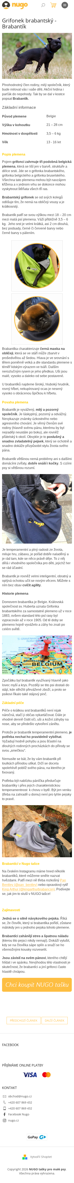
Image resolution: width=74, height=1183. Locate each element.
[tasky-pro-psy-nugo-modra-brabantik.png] (37, 318)
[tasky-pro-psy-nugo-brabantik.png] (37, 265)
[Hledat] (43, 5)
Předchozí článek (23, 1020)
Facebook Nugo (18, 1114)
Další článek (54, 1020)
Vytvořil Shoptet (41, 1157)
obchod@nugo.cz (20, 1096)
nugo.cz (13, 1120)
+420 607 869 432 (20, 1102)
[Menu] (65, 5)
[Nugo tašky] (37, 984)
